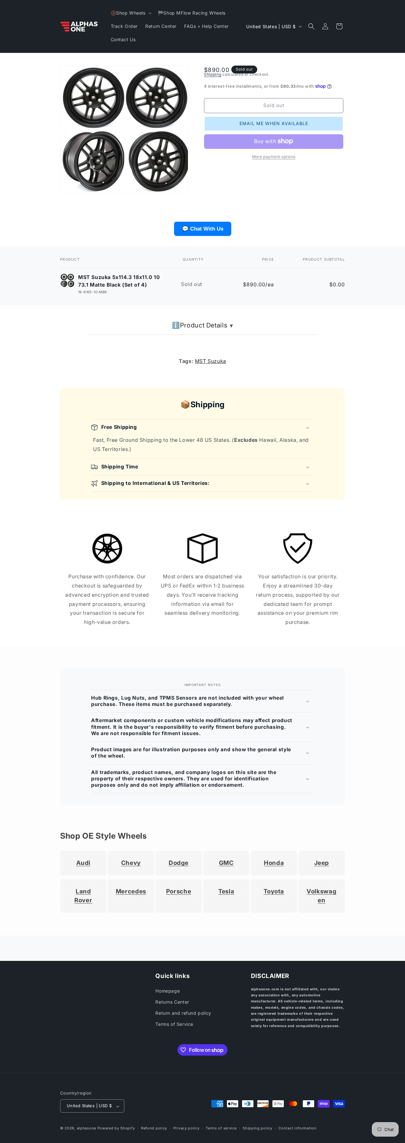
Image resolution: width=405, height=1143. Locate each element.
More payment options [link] (274, 156)
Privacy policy (186, 1128)
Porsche (178, 891)
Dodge (179, 863)
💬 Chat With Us (202, 229)
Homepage (167, 991)
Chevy (131, 863)
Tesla (226, 891)
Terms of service (221, 1128)
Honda (274, 863)
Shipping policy (257, 1128)
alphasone (86, 1128)
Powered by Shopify (116, 1128)
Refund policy (154, 1128)
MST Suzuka (210, 361)
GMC (226, 863)
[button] (130, 13)
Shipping (212, 74)
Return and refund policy (183, 1013)
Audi (83, 863)
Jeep (321, 863)
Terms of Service (174, 1024)
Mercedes (131, 891)
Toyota (274, 891)
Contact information (297, 1128)
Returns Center (172, 1002)
